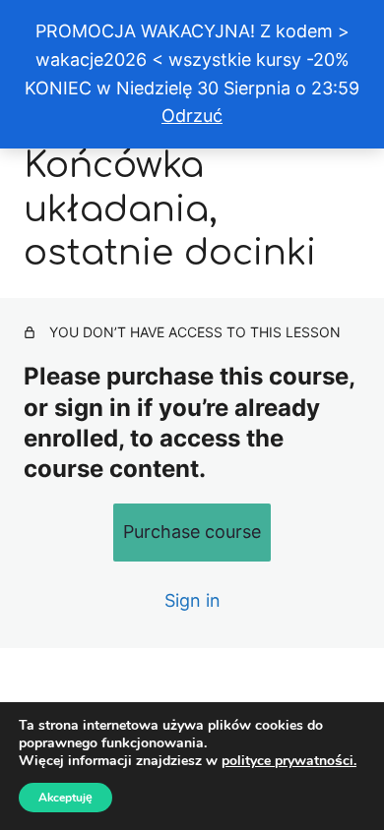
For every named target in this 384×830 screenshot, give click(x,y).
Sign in (192, 600)
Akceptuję (65, 797)
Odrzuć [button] (192, 115)
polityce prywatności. (289, 760)
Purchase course (192, 531)
